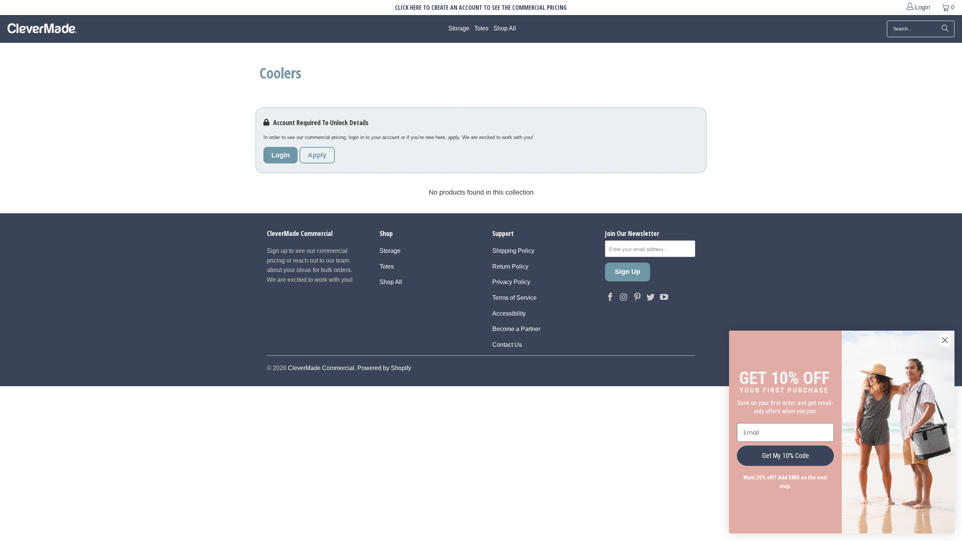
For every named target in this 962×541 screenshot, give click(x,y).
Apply (317, 155)
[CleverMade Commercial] (42, 29)
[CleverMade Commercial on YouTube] (664, 297)
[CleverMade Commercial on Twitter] (650, 297)
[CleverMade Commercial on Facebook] (610, 297)
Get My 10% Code (785, 455)
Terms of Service (514, 298)
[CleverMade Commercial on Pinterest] (637, 297)
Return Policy (510, 266)
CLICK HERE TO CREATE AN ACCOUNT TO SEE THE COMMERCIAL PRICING (481, 8)
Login (922, 7)
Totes (387, 266)
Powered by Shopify (384, 368)
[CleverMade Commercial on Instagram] (624, 297)
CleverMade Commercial (321, 368)
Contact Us (507, 345)
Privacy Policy (511, 282)
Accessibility (509, 313)
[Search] (945, 29)
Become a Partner (516, 329)
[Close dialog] (944, 340)
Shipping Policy (513, 251)
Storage (390, 251)
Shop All (391, 282)
